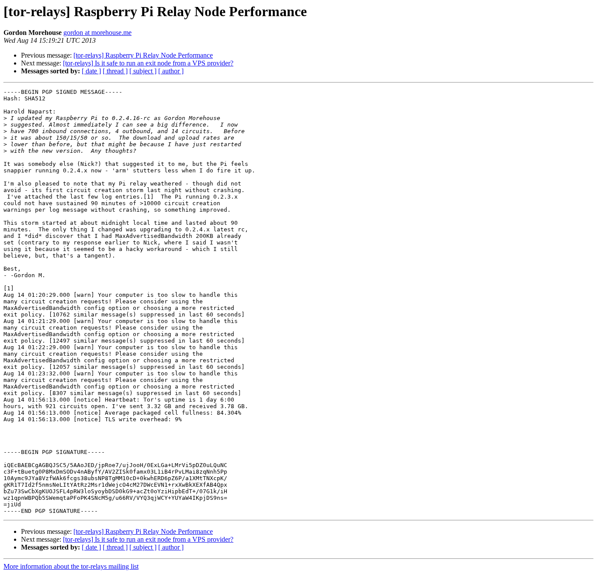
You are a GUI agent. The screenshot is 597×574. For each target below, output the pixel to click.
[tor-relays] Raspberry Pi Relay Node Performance (143, 55)
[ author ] (171, 71)
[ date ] (91, 71)
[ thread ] (115, 71)
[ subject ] (142, 71)
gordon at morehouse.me (97, 32)
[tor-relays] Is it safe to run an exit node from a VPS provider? (148, 63)
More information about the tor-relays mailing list (71, 566)
